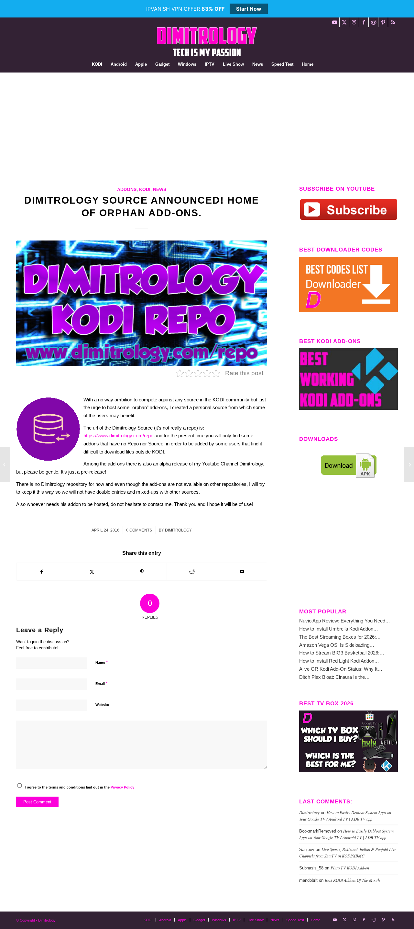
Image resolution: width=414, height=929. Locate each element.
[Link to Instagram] (354, 22)
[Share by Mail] (242, 572)
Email (101, 683)
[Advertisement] (207, 121)
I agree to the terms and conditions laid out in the (79, 787)
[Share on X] (92, 572)
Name (101, 662)
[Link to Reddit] (373, 22)
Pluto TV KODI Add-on (350, 867)
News (159, 189)
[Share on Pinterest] (142, 572)
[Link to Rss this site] (393, 22)
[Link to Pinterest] (383, 22)
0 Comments (139, 530)
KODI (144, 189)
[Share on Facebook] (41, 572)
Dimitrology (178, 530)
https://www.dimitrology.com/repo (118, 435)
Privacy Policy (122, 787)
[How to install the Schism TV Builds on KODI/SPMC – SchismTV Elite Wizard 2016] (5, 464)
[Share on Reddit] (192, 572)
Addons (126, 189)
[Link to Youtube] (334, 22)
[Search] (322, 64)
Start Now (248, 9)
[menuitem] (97, 64)
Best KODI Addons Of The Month (352, 880)
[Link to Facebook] (363, 22)
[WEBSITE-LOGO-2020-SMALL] (207, 41)
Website (102, 705)
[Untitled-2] (141, 303)
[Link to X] (344, 22)
